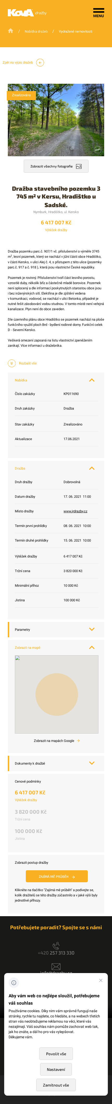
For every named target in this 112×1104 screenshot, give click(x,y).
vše (28, 363)
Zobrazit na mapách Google (54, 741)
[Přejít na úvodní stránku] (11, 31)
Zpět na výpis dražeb (18, 62)
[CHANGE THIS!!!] (100, 981)
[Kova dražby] (27, 15)
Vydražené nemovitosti (75, 31)
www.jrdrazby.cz (75, 511)
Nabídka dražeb (36, 31)
